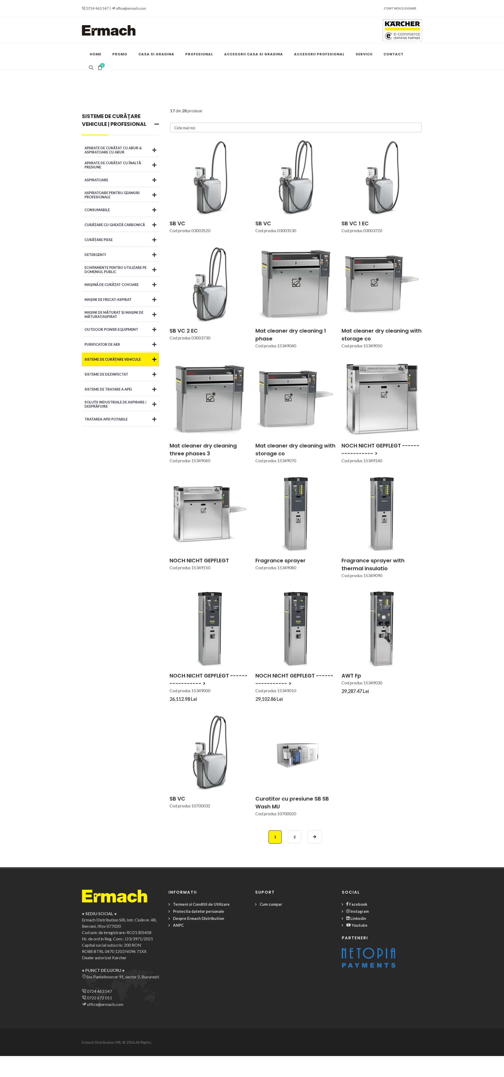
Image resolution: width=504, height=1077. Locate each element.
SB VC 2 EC (184, 330)
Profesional (128, 124)
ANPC (178, 925)
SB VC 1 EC (355, 223)
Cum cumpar (271, 904)
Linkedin (358, 918)
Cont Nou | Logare (400, 8)
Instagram (359, 911)
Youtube (359, 925)
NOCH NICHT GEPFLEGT (199, 560)
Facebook (357, 904)
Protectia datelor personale (198, 911)
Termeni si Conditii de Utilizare (201, 904)
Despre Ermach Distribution (198, 918)
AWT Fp (351, 675)
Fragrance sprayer (280, 560)
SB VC (177, 223)
